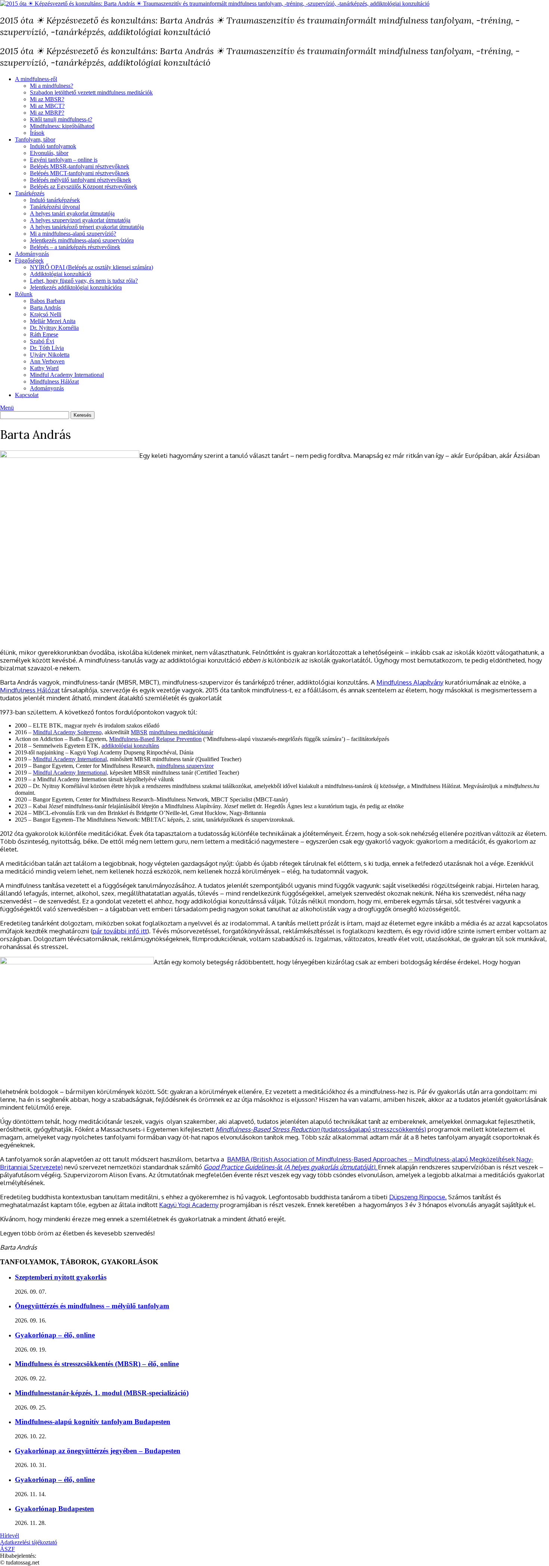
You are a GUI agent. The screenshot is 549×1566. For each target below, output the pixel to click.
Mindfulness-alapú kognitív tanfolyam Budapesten (92, 1422)
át (290, 1167)
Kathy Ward (44, 368)
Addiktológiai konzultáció (60, 274)
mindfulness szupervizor (185, 766)
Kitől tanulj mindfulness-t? (61, 119)
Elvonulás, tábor (49, 153)
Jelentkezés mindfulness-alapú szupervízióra (82, 240)
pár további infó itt (120, 931)
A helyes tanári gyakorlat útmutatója (72, 213)
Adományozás (32, 254)
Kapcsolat (26, 395)
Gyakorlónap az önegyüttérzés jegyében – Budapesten (97, 1451)
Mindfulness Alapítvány (409, 682)
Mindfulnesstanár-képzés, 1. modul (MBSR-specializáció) (102, 1393)
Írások (37, 133)
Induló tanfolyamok (53, 146)
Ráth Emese (44, 334)
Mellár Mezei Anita (52, 321)
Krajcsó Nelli (45, 314)
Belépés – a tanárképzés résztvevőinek (75, 247)
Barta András (45, 307)
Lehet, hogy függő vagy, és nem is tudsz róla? (84, 280)
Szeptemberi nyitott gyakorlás (60, 1277)
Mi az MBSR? (47, 99)
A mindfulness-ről (36, 79)
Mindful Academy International (67, 375)
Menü (7, 407)
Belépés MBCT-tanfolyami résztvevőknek (79, 173)
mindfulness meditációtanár (181, 732)
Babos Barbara (47, 301)
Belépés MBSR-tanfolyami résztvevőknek (79, 166)
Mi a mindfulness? (51, 86)
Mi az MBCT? (47, 106)
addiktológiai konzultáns (130, 745)
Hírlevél (9, 1535)
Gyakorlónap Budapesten (54, 1509)
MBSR (139, 732)
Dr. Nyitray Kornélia (54, 328)
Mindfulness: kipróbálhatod (62, 126)
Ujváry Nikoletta (49, 354)
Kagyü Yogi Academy (188, 1205)
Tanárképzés (29, 193)
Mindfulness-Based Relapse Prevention (155, 739)
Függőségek (29, 260)
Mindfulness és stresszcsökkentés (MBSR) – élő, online (97, 1364)
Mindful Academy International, (70, 759)
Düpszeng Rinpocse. (418, 1197)
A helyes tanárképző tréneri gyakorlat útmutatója (87, 227)
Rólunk (23, 294)
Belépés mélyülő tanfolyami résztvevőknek (80, 180)
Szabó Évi (42, 341)
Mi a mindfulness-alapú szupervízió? (73, 233)
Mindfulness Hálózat (54, 381)
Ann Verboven (47, 361)
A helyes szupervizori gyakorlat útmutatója (80, 220)
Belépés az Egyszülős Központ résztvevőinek (83, 186)
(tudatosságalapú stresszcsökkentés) (320, 1129)
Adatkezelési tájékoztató (28, 1542)
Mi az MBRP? (47, 112)
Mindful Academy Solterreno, (68, 732)
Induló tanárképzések (55, 200)
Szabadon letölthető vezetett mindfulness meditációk (91, 92)
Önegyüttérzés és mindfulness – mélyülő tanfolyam (92, 1306)
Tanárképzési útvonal (55, 207)
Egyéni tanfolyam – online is (63, 159)
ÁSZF (7, 1549)
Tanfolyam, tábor (35, 139)
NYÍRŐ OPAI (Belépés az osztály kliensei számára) (91, 267)
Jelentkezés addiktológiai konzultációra (76, 287)
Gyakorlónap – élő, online (55, 1335)
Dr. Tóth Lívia (47, 348)
